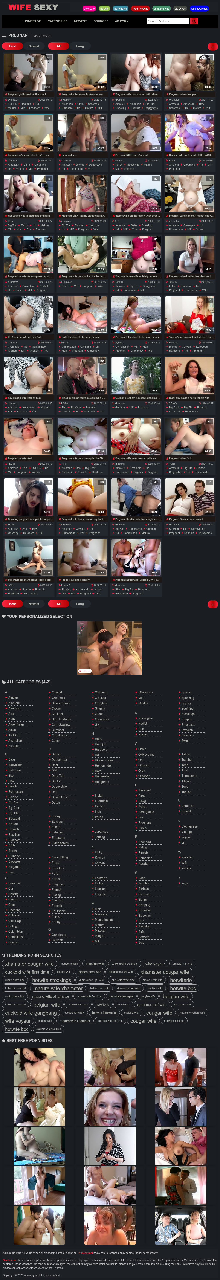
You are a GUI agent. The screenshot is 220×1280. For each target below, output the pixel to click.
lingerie (100, 894)
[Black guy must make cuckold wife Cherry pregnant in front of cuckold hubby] (82, 375)
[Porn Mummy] (39, 1225)
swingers (188, 735)
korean (100, 863)
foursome (59, 911)
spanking (188, 697)
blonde (80, 164)
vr (183, 842)
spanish (189, 533)
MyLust (65, 342)
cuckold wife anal (78, 1004)
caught (13, 899)
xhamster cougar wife (29, 963)
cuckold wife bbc (14, 980)
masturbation (104, 919)
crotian (57, 708)
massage (101, 914)
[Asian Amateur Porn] (39, 1067)
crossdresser (61, 703)
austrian (14, 746)
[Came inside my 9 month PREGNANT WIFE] (189, 132)
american (67, 103)
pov (29, 229)
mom (19, 229)
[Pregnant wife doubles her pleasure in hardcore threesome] (189, 254)
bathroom (15, 770)
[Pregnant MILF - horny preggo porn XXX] (82, 193)
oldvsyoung (198, 528)
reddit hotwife (140, 8)
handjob (100, 744)
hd (37, 103)
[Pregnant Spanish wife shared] (189, 496)
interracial (89, 411)
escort (56, 827)
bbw (201, 103)
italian (99, 817)
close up (14, 920)
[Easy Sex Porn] (180, 1185)
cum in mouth (61, 719)
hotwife (104, 8)
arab (11, 719)
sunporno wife (69, 963)
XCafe (172, 160)
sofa (141, 931)
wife (47, 108)
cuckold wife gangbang (31, 1012)
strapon (187, 719)
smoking (144, 926)
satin (141, 878)
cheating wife (161, 8)
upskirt (186, 811)
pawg (142, 801)
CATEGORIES (57, 21)
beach (12, 786)
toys (185, 786)
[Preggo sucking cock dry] (82, 557)
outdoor (144, 776)
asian (12, 729)
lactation (101, 878)
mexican (100, 930)
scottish (143, 883)
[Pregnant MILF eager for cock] (136, 132)
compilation (69, 346)
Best (12, 46)
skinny (142, 899)
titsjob (186, 781)
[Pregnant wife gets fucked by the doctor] (82, 254)
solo (141, 942)
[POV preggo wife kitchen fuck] (28, 314)
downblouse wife (128, 988)
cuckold (135, 108)
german (120, 407)
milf (23, 108)
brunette (26, 103)
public (142, 828)
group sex (102, 719)
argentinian (16, 724)
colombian (28, 286)
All (59, 46)
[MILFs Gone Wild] (110, 1225)
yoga (185, 883)
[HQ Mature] (180, 1067)
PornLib (119, 281)
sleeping (144, 905)
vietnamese (190, 826)
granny (100, 708)
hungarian (102, 781)
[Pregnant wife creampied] (189, 72)
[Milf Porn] (110, 1146)
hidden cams (104, 760)
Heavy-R (66, 585)
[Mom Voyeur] (110, 1106)
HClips (64, 403)
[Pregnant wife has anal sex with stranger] (136, 72)
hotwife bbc (183, 988)
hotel (98, 771)
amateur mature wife (121, 971)
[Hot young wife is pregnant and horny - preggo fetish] (28, 193)
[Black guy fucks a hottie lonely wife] (189, 375)
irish (98, 811)
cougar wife (64, 971)
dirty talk (58, 775)
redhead (144, 842)
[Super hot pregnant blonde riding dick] (28, 557)
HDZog (11, 463)
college (13, 926)
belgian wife (148, 996)
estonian (58, 832)
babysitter (15, 764)
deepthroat (59, 759)
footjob (57, 905)
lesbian (100, 888)
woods (186, 868)
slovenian (145, 915)
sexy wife (89, 8)
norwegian (145, 718)
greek (99, 714)
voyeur (186, 837)
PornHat (173, 342)
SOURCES (101, 21)
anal (25, 528)
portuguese (146, 812)
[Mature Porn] (110, 1067)
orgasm (200, 229)
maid (98, 909)
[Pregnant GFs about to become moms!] (136, 314)
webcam (37, 472)
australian (15, 740)
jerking (98, 589)
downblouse (60, 797)
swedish (187, 730)
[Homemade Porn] (110, 1185)
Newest (34, 46)
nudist (142, 723)
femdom (58, 868)
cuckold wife (155, 988)
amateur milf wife (182, 963)
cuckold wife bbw (74, 1012)
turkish (186, 792)
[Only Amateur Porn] (39, 1185)
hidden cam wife (89, 971)
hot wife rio (120, 8)
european (202, 346)
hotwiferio (181, 980)
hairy (98, 738)
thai (185, 770)
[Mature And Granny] (180, 1225)
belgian (13, 797)
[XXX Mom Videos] (180, 1106)
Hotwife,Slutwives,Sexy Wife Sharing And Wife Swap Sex (36, 7)
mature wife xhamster (58, 988)
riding (142, 847)
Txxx (64, 463)
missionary (145, 692)
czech (56, 740)
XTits (10, 221)
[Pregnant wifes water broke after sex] (82, 72)
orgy (141, 770)
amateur (120, 103)
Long (80, 46)
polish (142, 806)
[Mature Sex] (180, 1146)
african (13, 697)
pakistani (144, 790)
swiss (185, 740)
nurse (142, 734)
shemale (144, 894)
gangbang (59, 934)
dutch (56, 802)
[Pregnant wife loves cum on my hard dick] (82, 496)
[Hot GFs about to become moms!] (82, 314)
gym (98, 724)
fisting (56, 895)
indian (99, 795)
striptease (188, 724)
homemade (76, 168)
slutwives (180, 8)
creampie (94, 103)
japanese (101, 831)
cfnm (80, 103)
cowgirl (80, 528)
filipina (56, 879)
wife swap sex (199, 8)
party (141, 795)
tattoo (186, 754)
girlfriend (85, 346)
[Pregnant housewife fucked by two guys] (136, 557)
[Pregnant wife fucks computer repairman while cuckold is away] (28, 254)
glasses (100, 697)
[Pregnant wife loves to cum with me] (136, 436)
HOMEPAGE (32, 21)
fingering (58, 884)
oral (64, 593)
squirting (188, 708)
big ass (119, 528)
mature (12, 108)
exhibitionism (61, 843)
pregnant (34, 108)
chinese (14, 915)
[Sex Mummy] (39, 1106)
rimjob (143, 852)
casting (13, 894)
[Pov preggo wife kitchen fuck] (28, 375)
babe (134, 225)
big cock (76, 407)
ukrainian (188, 805)
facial (56, 862)
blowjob (79, 225)
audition (13, 735)
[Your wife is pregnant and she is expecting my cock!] (189, 314)
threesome (191, 290)
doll (54, 792)
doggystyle (151, 108)
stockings (188, 714)
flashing (57, 900)
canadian (14, 883)
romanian (145, 858)
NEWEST (80, 21)
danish (56, 754)
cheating (120, 108)
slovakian (144, 910)
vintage (187, 831)
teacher (187, 759)
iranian (99, 806)
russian (143, 863)
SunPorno (120, 160)
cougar (13, 942)
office (142, 749)
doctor (65, 286)
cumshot (58, 730)
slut (141, 921)
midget (99, 935)
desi (55, 765)
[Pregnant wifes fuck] (189, 436)
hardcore (67, 108)
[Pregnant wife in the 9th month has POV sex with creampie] (189, 193)
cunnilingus (60, 735)
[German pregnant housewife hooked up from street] (136, 375)
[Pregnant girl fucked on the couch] (28, 72)
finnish (57, 889)
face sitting (60, 857)
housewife (133, 164)
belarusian (15, 791)
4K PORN (121, 21)
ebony (56, 816)
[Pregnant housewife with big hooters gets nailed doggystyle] (136, 254)
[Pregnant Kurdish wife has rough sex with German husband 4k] (136, 496)
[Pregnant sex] (82, 132)
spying (186, 703)
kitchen (12, 350)
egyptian (58, 821)
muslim (143, 703)
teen (185, 765)
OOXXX (173, 403)
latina (19, 290)
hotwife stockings (51, 980)
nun (141, 729)
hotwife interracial (15, 988)
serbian (143, 888)
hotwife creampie (121, 996)
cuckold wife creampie (125, 963)
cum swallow (61, 724)
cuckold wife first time (27, 971)
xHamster (13, 99)
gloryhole (101, 703)
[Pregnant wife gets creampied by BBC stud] (82, 436)
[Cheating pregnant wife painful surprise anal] (28, 496)
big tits (12, 103)
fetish (118, 164)
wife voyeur (155, 963)
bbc (64, 407)
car (10, 888)
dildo (55, 770)
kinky (98, 852)
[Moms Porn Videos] (39, 1146)
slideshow (93, 350)
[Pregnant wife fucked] (28, 436)
